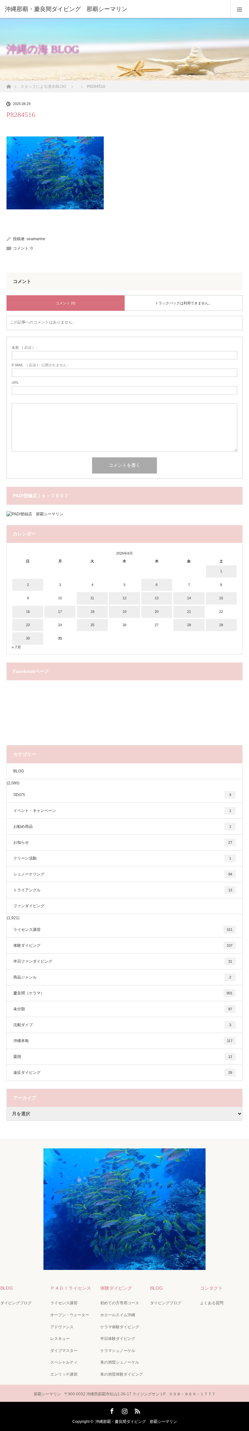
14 (189, 598)
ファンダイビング (28, 906)
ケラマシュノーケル (117, 1350)
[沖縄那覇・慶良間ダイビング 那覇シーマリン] (115, 9)
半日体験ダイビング (117, 1338)
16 (28, 612)
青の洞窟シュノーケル (119, 1362)
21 (189, 612)
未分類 (122, 1009)
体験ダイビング (122, 945)
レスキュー (60, 1338)
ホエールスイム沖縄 (117, 1315)
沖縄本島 (122, 1040)
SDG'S (122, 794)
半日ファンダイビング (122, 961)
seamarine (36, 239)
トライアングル (122, 890)
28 (189, 625)
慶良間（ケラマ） (122, 993)
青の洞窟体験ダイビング (121, 1374)
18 (92, 612)
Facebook (111, 1410)
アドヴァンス (62, 1327)
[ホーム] (8, 84)
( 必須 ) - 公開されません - (40, 365)
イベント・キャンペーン (122, 810)
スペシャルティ (63, 1362)
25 (92, 625)
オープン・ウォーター (69, 1315)
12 (124, 598)
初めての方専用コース (119, 1303)
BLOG (18, 771)
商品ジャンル (122, 977)
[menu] (240, 9)
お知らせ (122, 842)
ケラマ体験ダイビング (119, 1327)
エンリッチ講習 (63, 1374)
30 (28, 638)
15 (221, 598)
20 (157, 612)
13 (157, 598)
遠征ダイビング (122, 1072)
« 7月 (16, 647)
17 (60, 612)
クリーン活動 (122, 858)
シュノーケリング (122, 874)
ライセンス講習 (122, 929)
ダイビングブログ (15, 1303)
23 (28, 625)
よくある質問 (211, 1303)
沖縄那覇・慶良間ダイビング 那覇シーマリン (136, 1421)
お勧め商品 (122, 826)
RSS (136, 1410)
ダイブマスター (63, 1350)
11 (92, 598)
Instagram (124, 1410)
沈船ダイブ (122, 1025)
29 (221, 625)
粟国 (122, 1056)
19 (124, 612)
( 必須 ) (23, 347)
